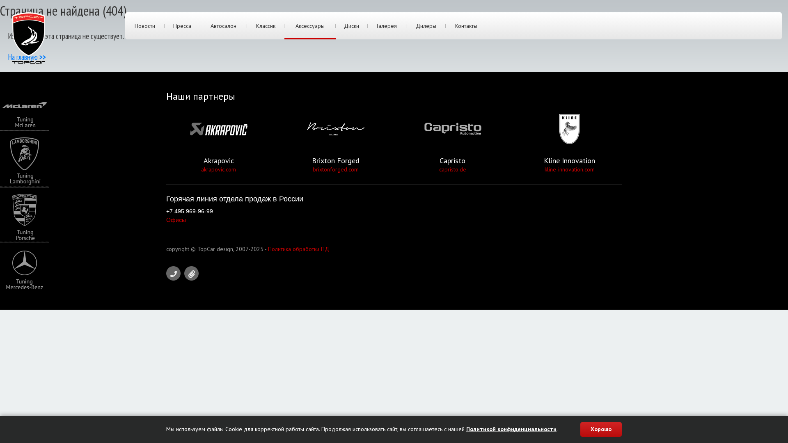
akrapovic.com (218, 169)
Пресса (182, 26)
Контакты (466, 26)
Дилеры (426, 26)
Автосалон (223, 26)
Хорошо (601, 429)
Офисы (176, 220)
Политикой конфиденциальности (511, 429)
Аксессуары (310, 26)
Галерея (387, 26)
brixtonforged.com (336, 169)
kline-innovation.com (570, 169)
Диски (351, 26)
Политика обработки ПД (298, 249)
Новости (145, 26)
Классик (265, 26)
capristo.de (452, 169)
